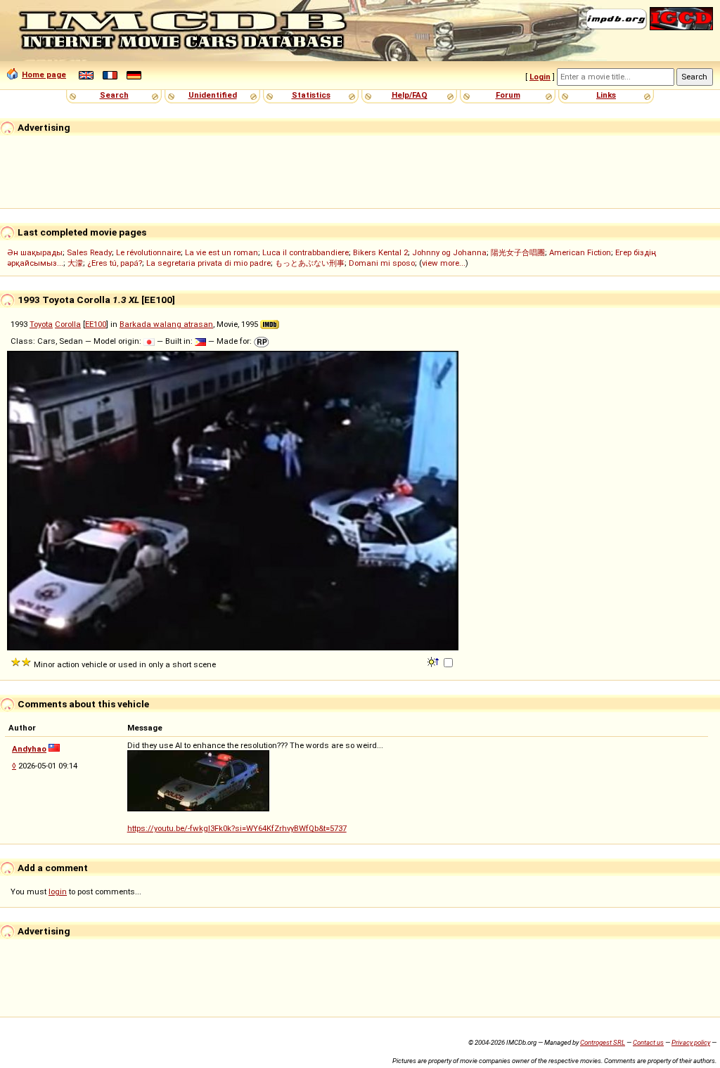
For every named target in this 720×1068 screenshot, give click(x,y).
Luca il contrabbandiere (305, 252)
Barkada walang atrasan (166, 324)
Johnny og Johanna (449, 252)
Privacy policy (690, 1042)
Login (540, 77)
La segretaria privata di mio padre (208, 263)
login (58, 891)
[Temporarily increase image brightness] (434, 661)
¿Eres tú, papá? (114, 263)
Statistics (311, 95)
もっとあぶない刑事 (310, 263)
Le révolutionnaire (148, 252)
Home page (44, 74)
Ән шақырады (35, 252)
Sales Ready (89, 252)
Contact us (648, 1042)
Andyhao (29, 749)
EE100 (95, 324)
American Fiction (580, 252)
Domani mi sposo (382, 263)
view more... (443, 263)
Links (606, 95)
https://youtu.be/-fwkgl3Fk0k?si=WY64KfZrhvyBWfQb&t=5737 (237, 828)
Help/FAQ (410, 95)
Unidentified (212, 95)
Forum (508, 95)
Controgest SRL (602, 1042)
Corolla (68, 324)
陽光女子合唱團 (518, 252)
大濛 (75, 263)
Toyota (41, 324)
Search (114, 95)
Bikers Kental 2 (380, 252)
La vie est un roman (221, 252)
